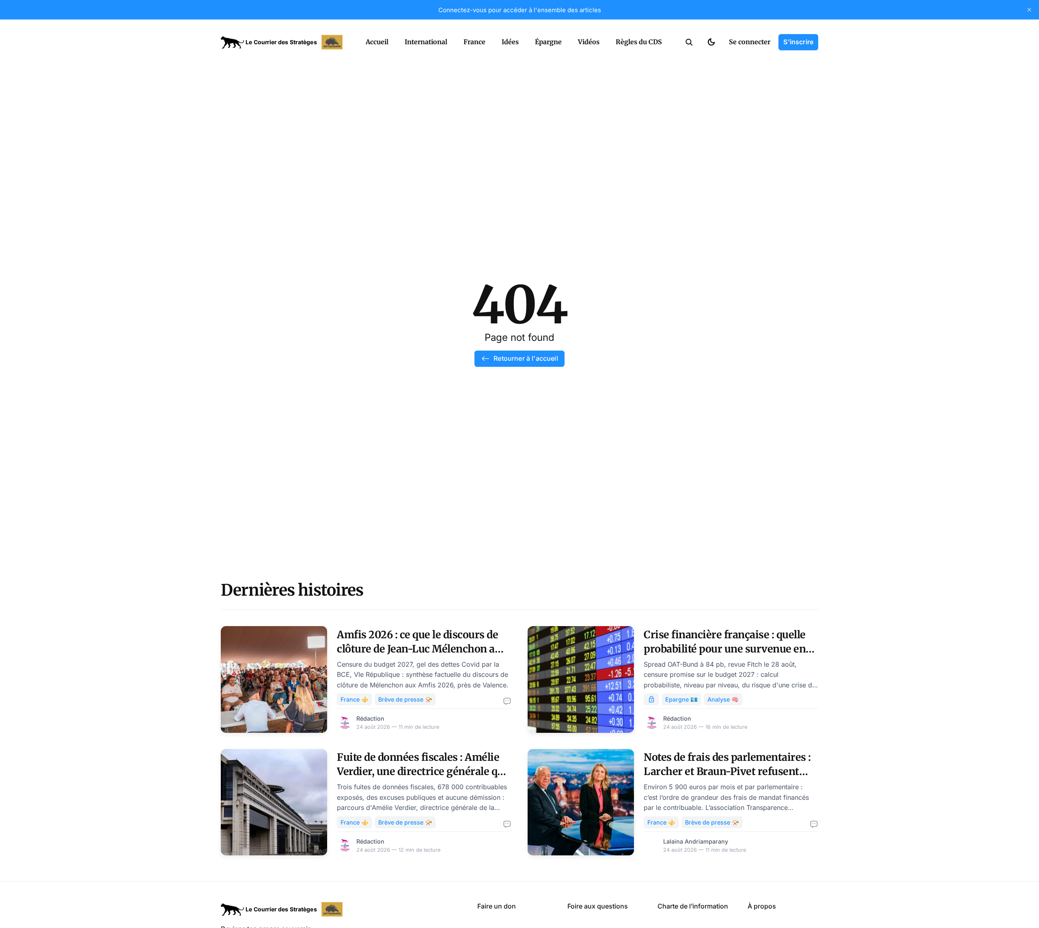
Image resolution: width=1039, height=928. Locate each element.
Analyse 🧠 (723, 699)
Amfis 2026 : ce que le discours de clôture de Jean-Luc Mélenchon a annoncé (417, 649)
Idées (510, 42)
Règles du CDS (639, 42)
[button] (689, 42)
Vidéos (588, 42)
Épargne (548, 42)
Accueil (377, 42)
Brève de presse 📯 (405, 699)
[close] (1029, 9)
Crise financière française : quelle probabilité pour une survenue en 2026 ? (725, 649)
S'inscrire (798, 42)
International (426, 42)
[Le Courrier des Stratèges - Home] (284, 42)
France (474, 42)
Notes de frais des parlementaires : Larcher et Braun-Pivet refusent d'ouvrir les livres (727, 771)
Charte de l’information (692, 906)
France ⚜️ (355, 699)
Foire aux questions (597, 906)
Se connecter (749, 42)
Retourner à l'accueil (526, 358)
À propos (762, 906)
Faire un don (496, 906)
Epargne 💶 (681, 699)
